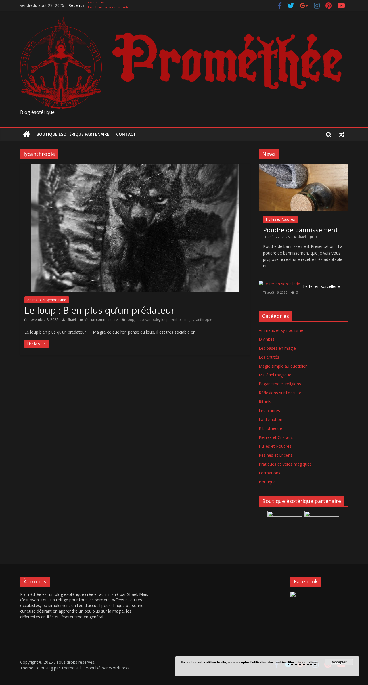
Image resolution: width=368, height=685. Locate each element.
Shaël (72, 319)
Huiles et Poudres (280, 219)
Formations (269, 473)
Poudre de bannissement (300, 229)
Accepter (339, 662)
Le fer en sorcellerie (321, 286)
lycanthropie (202, 319)
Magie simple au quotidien (283, 366)
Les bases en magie (277, 348)
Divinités (267, 339)
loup (130, 319)
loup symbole (148, 319)
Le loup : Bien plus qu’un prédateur (99, 310)
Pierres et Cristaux (276, 437)
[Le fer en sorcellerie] (279, 283)
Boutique (267, 482)
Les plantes (269, 410)
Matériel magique (275, 375)
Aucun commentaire (101, 319)
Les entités (269, 357)
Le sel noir (97, 5)
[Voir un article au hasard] (341, 134)
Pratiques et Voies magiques (285, 464)
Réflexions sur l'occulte (280, 392)
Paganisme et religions (280, 383)
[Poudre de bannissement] (303, 166)
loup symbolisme (175, 319)
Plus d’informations (303, 662)
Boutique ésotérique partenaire (73, 134)
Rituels (265, 401)
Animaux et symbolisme (46, 299)
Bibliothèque (270, 428)
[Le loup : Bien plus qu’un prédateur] (135, 167)
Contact (126, 134)
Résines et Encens (275, 455)
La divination (270, 419)
